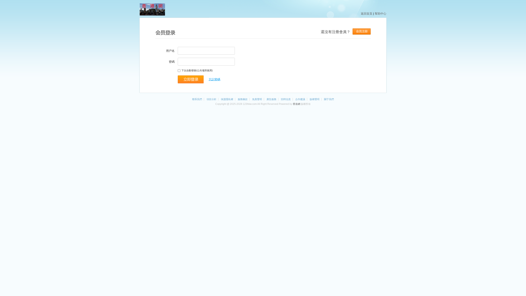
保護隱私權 (227, 99)
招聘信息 (286, 99)
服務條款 (243, 99)
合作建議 (300, 99)
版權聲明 (315, 99)
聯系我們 (197, 99)
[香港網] (152, 14)
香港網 (296, 104)
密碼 (172, 61)
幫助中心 (380, 13)
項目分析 (211, 99)
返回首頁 (366, 13)
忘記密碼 (214, 79)
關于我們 (329, 99)
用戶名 (170, 50)
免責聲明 (257, 99)
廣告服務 (271, 99)
